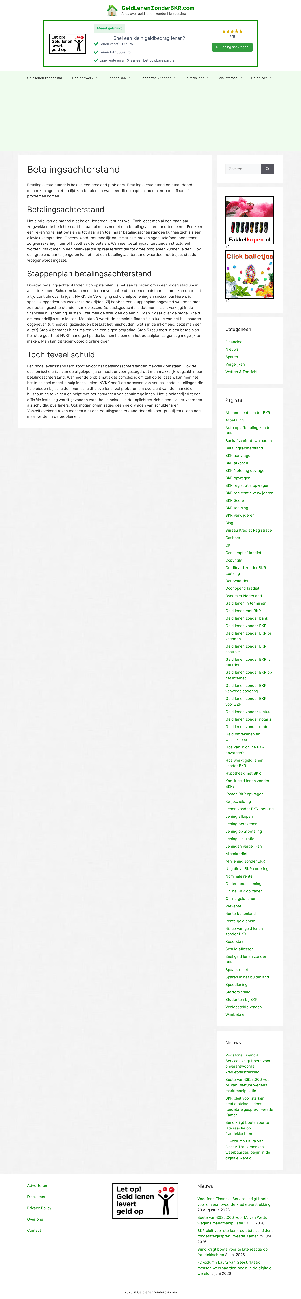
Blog (229, 523)
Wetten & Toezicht (241, 372)
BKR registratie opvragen (247, 485)
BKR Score (234, 500)
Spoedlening (236, 984)
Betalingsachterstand (244, 448)
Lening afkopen (239, 816)
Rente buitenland (240, 913)
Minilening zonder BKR (245, 861)
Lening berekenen (241, 824)
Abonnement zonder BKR (247, 412)
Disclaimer (36, 1197)
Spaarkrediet (236, 969)
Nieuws (232, 349)
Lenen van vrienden (156, 78)
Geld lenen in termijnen (245, 603)
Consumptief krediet (243, 553)
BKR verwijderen (240, 515)
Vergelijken (235, 364)
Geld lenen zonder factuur (248, 712)
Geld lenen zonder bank (246, 618)
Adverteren (37, 1185)
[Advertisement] (150, 117)
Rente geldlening (240, 921)
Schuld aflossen (239, 949)
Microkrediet (236, 854)
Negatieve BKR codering (246, 869)
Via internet (228, 78)
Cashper (232, 538)
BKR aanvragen (239, 455)
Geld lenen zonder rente (246, 726)
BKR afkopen (236, 463)
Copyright (233, 560)
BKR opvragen (237, 478)
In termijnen (195, 78)
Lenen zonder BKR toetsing (249, 809)
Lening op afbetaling (243, 831)
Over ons (35, 1219)
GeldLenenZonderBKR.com (158, 8)
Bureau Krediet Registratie (248, 530)
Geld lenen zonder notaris (248, 719)
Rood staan (235, 941)
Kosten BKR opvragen (244, 794)
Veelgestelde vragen (243, 1007)
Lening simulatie (239, 839)
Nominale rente (239, 876)
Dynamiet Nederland (243, 596)
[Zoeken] (267, 169)
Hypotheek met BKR (243, 773)
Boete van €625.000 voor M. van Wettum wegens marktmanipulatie (248, 1085)
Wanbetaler (235, 1014)
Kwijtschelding (238, 801)
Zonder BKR (117, 78)
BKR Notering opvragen (246, 470)
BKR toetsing (236, 508)
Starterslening (237, 992)
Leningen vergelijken (243, 846)
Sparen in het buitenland (247, 977)
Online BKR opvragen (244, 891)
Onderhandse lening (243, 883)
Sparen (231, 357)
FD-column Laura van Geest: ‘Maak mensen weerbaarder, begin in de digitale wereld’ (234, 1268)
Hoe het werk (82, 78)
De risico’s (259, 78)
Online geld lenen (240, 898)
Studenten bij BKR (241, 999)
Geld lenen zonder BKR (45, 78)
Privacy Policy (39, 1208)
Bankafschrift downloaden (248, 440)
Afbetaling (234, 420)
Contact (34, 1230)
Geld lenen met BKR (243, 611)
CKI (228, 545)
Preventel (233, 906)
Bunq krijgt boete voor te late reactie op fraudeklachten (247, 1128)
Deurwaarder (237, 581)
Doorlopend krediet (242, 588)
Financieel (234, 342)
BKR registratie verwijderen (249, 493)
